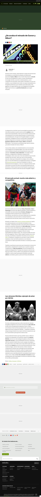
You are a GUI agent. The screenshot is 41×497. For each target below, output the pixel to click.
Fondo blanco (21, 431)
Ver (21, 392)
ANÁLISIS (10, 3)
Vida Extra (11, 469)
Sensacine (19, 467)
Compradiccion (5, 480)
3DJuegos (11, 467)
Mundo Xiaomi (4, 473)
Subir (36, 463)
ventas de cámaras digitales (23, 221)
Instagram (37, 3)
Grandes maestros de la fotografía (6, 451)
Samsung (5, 28)
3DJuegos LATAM (12, 487)
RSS (15, 435)
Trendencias (4, 477)
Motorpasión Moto (35, 469)
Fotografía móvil (5, 446)
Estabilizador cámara (13, 431)
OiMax (10, 361)
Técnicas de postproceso (19, 446)
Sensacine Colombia (19, 489)
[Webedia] (38, 0)
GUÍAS (29, 3)
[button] (11, 69)
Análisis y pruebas (5, 444)
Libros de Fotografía (5, 448)
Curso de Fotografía (18, 448)
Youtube (39, 3)
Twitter (7, 42)
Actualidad (30, 446)
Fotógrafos (30, 444)
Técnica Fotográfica (31, 448)
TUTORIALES (25, 3)
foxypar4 (14, 361)
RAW (29, 450)
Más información (6, 495)
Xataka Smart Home (5, 472)
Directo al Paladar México (27, 488)
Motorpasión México (34, 488)
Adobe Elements (18, 450)
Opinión (14, 364)
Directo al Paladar (27, 467)
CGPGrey (19, 361)
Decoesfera (4, 479)
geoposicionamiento (12, 162)
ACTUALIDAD (5, 3)
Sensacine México (20, 487)
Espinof (18, 469)
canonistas (20, 364)
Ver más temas (5, 454)
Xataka (3, 467)
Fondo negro (27, 431)
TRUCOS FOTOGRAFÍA (17, 3)
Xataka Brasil (4, 488)
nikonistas (25, 364)
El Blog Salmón (12, 477)
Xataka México (4, 487)
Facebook (33, 3)
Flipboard (35, 3)
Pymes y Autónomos (12, 480)
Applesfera (4, 470)
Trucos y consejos (18, 444)
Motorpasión (34, 467)
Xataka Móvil (4, 469)
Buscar (37, 459)
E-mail (11, 42)
